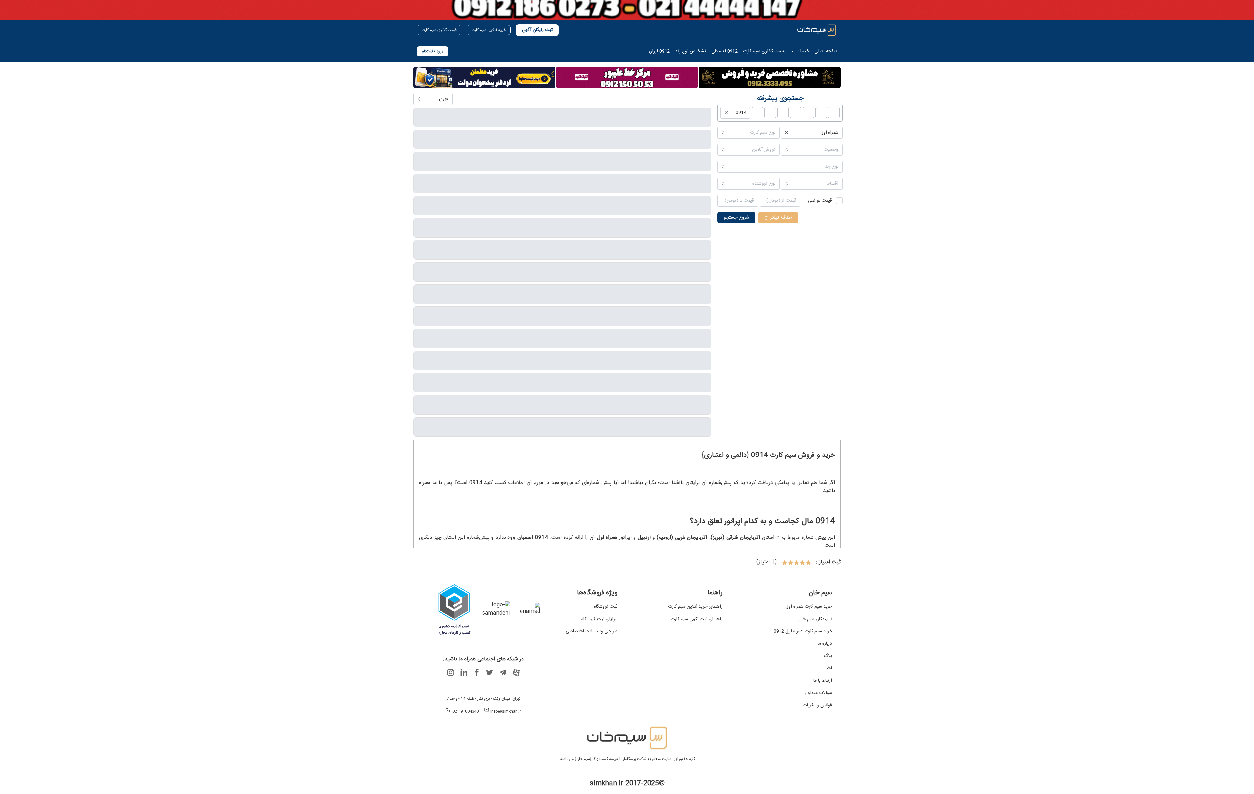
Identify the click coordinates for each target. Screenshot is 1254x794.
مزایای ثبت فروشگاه (599, 619)
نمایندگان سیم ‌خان (815, 619)
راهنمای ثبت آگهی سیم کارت (697, 619)
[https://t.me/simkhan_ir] (503, 672)
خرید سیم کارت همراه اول (808, 607)
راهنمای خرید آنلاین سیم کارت (695, 607)
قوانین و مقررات (817, 705)
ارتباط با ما (822, 681)
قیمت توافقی (820, 200)
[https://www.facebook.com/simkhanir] (477, 672)
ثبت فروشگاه (605, 607)
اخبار (828, 668)
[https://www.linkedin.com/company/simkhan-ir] (464, 672)
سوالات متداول (818, 693)
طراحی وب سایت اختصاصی (591, 631)
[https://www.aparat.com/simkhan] (516, 672)
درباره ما (825, 644)
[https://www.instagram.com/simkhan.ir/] (451, 672)
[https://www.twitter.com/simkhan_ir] (490, 672)
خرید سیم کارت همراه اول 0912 (803, 631)
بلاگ (828, 656)
